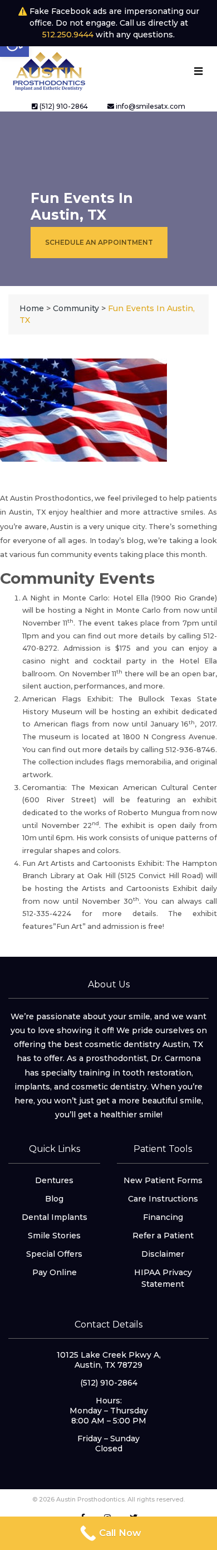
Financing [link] (163, 1217)
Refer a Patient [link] (163, 1236)
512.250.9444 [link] (67, 35)
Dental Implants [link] (54, 1217)
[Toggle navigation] (198, 71)
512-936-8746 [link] (190, 749)
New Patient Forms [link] (163, 1180)
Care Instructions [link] (163, 1199)
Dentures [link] (54, 1180)
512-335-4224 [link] (46, 913)
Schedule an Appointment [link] (99, 242)
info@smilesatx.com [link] (149, 106)
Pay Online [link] (54, 1272)
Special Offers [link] (54, 1254)
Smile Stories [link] (54, 1236)
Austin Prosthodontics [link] (50, 498)
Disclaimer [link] (162, 1254)
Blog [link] (54, 1199)
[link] (48, 70)
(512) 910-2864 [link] (63, 106)
